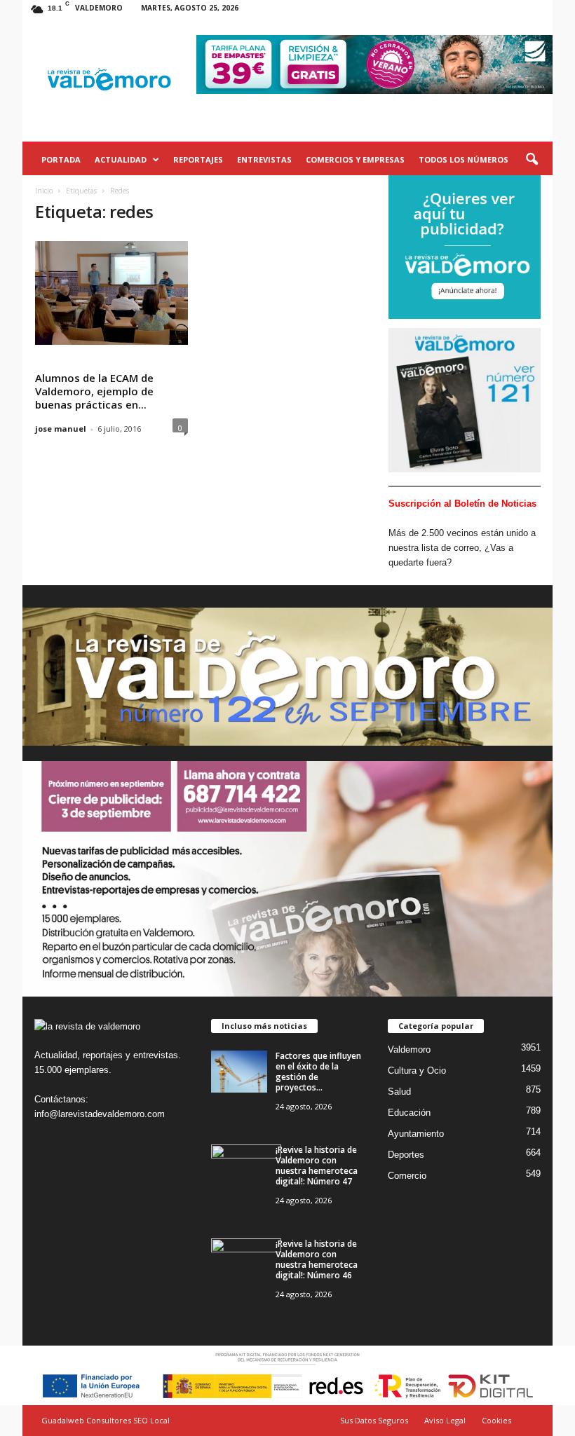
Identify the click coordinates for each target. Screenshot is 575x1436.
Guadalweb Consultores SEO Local (105, 1420)
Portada (61, 159)
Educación (409, 1112)
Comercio (407, 1175)
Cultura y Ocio (417, 1070)
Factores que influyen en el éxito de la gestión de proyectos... (318, 1071)
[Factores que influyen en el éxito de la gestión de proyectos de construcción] (239, 1071)
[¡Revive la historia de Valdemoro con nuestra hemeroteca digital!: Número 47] (246, 1170)
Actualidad (121, 159)
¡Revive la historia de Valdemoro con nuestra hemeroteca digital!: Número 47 (317, 1165)
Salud (399, 1091)
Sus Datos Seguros (374, 1420)
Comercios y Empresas (355, 159)
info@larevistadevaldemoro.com (99, 1114)
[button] (531, 159)
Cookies (496, 1420)
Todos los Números (463, 159)
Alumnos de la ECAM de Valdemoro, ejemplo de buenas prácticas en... (94, 391)
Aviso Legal (445, 1420)
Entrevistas (264, 159)
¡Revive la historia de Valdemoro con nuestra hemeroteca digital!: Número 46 (317, 1259)
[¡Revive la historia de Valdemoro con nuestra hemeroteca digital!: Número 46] (246, 1264)
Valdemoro (409, 1049)
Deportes (406, 1154)
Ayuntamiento (416, 1133)
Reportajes (198, 159)
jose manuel (60, 428)
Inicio (44, 191)
